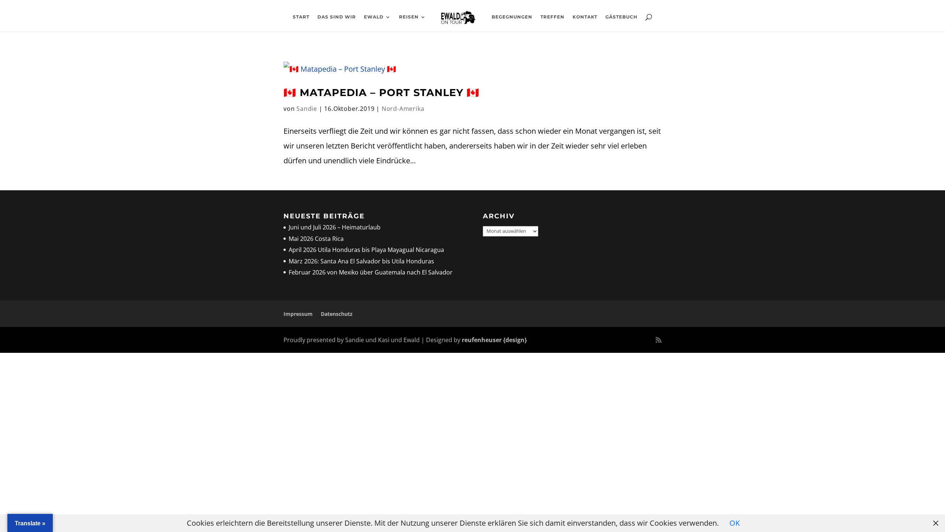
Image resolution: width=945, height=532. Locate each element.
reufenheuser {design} (494, 340)
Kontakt (585, 17)
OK (734, 523)
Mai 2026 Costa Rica (316, 239)
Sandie (306, 109)
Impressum (298, 313)
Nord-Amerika (403, 109)
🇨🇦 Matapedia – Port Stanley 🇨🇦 (382, 92)
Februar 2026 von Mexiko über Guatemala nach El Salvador (371, 272)
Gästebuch (621, 17)
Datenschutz (337, 313)
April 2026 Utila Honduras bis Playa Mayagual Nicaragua (367, 250)
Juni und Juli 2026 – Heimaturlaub (335, 227)
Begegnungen (512, 17)
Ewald (374, 17)
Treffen (552, 17)
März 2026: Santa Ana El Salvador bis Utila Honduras (361, 261)
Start (301, 17)
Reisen (409, 17)
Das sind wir (336, 17)
